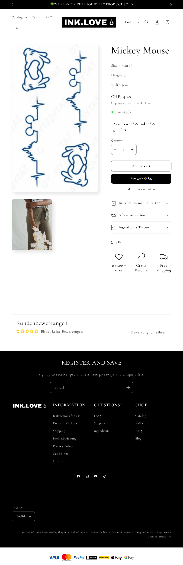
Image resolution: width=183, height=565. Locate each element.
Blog (138, 438)
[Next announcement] (171, 4)
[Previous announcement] (12, 4)
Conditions (60, 454)
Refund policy (79, 532)
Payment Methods (65, 423)
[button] (19, 17)
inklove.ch (37, 532)
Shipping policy (144, 532)
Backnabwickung (64, 438)
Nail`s (139, 423)
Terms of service (121, 532)
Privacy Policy (63, 446)
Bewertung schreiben (148, 332)
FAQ (97, 416)
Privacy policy (99, 532)
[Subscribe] (128, 387)
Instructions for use (66, 416)
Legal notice (164, 532)
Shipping (116, 103)
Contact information (159, 536)
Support (99, 423)
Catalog (140, 416)
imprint (58, 461)
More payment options (141, 189)
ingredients (102, 431)
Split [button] (118, 242)
